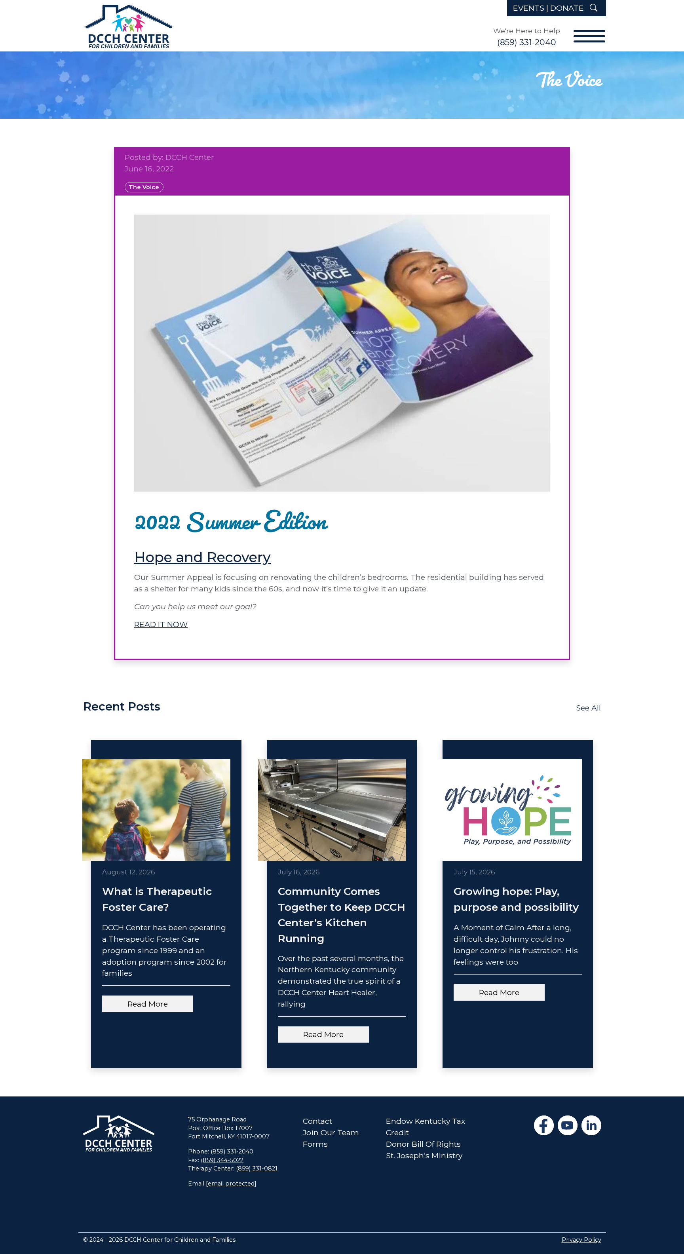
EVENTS (528, 8)
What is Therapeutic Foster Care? (157, 899)
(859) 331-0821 (256, 1168)
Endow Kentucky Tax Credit (425, 1126)
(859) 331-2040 (526, 42)
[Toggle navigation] (585, 30)
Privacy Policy (581, 1239)
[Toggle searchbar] (593, 8)
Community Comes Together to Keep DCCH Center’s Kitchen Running (341, 915)
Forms (315, 1144)
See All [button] (588, 707)
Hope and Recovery (202, 557)
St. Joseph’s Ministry (424, 1155)
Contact (317, 1121)
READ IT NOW (161, 624)
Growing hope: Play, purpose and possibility (516, 899)
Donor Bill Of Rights (423, 1144)
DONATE (567, 8)
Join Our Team (331, 1132)
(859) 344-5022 (222, 1160)
